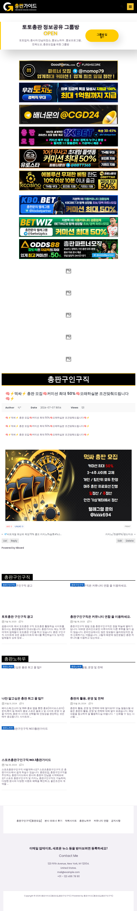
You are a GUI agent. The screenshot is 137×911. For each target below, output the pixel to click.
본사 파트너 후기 (53, 820)
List (5, 540)
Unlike (19, 526)
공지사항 (115, 820)
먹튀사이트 (71, 820)
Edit (120, 540)
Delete (130, 540)
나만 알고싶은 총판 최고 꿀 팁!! (22, 698)
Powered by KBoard (13, 547)
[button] (121, 6)
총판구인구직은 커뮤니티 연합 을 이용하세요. (100, 617)
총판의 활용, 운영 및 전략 (87, 698)
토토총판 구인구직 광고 (17, 617)
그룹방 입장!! (102, 35)
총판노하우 (85, 820)
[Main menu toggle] (130, 6)
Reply (14, 540)
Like (9, 526)
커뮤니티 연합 (101, 820)
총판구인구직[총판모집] (29, 820)
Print (128, 526)
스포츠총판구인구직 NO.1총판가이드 (26, 760)
